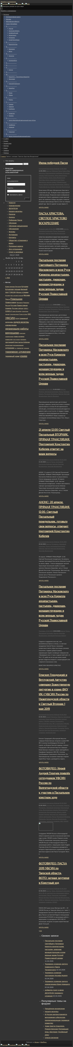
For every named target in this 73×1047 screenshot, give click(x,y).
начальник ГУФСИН (62, 723)
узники (23, 356)
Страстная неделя (14, 314)
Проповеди (20, 302)
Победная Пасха (57, 171)
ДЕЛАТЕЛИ (13, 208)
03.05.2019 (63, 714)
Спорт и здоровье (16, 252)
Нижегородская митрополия (47, 726)
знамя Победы (43, 177)
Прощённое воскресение (55, 1009)
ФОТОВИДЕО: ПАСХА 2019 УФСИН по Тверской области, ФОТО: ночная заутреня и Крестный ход (54, 873)
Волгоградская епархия (50, 810)
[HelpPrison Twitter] (19, 4)
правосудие (9, 339)
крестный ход (54, 814)
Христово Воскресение (63, 187)
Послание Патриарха (50, 309)
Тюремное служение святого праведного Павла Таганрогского (56, 967)
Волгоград (49, 805)
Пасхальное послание (46, 633)
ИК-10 (44, 893)
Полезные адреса (16, 246)
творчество (20, 348)
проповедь (23, 339)
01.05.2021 (49, 389)
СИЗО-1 (41, 900)
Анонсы (12, 217)
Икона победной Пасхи (53, 162)
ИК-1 (54, 723)
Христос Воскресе (53, 311)
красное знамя (51, 182)
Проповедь (42, 304)
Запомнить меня (15, 195)
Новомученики (14, 206)
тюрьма (52, 187)
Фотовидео (55, 544)
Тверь (53, 891)
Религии (41, 307)
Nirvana (37, 1042)
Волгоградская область (54, 812)
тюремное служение (53, 821)
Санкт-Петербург (16, 311)
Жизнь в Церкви (22, 292)
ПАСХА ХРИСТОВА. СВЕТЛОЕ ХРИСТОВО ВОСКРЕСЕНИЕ (53, 218)
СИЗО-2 (66, 184)
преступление (16, 339)
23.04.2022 (49, 304)
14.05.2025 (63, 168)
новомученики (11, 325)
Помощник (42, 819)
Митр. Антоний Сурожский (16, 295)
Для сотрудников (58, 805)
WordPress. (43, 1042)
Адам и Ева (65, 171)
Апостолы (42, 173)
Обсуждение (14, 229)
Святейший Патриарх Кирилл (57, 635)
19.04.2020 (63, 542)
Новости (48, 171)
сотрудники (42, 821)
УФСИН (66, 821)
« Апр (7, 278)
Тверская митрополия (51, 900)
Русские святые (17, 308)
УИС (61, 821)
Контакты (12, 237)
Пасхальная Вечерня (63, 817)
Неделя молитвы (51, 1012)
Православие (10, 302)
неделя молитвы (21, 322)
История (7, 295)
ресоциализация (18, 345)
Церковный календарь (46, 231)
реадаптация (9, 345)
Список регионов (51, 1038)
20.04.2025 (52, 229)
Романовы (26, 302)
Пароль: (10, 188)
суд (15, 348)
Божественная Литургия (53, 719)
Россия (7, 305)
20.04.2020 (63, 459)
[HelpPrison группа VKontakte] (23, 4)
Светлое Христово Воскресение (53, 184)
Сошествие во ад (44, 187)
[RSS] (27, 4)
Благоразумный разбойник (54, 173)
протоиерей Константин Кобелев (49, 168)
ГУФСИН (46, 721)
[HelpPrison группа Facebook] (12, 4)
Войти (27, 198)
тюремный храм (51, 732)
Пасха (55, 231)
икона (50, 177)
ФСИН (17, 318)
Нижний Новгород (51, 717)
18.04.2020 (49, 631)
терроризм (26, 348)
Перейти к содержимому (8, 2)
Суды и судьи (23, 314)
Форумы (12, 232)
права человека (19, 336)
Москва (27, 295)
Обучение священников (18, 226)
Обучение (13, 223)
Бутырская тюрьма (12, 289)
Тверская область (64, 900)
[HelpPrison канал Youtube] (4, 4)
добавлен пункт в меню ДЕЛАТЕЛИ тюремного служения (54, 993)
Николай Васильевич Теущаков (54, 728)
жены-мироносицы (61, 175)
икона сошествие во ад (52, 180)
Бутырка (24, 287)
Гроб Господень (49, 175)
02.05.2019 (63, 803)
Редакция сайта (44, 229)
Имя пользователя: (13, 179)
